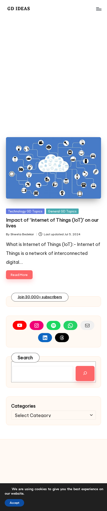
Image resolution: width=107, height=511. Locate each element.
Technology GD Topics (25, 211)
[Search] (85, 373)
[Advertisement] (53, 73)
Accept (14, 503)
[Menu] (98, 8)
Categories (23, 406)
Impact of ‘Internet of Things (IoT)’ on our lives (52, 223)
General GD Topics (62, 211)
